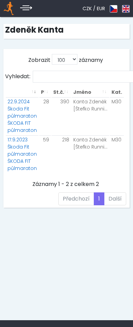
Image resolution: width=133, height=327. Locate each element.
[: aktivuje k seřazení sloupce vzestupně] (22, 92)
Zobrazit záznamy (65, 60)
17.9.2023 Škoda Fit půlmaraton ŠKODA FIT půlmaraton (22, 154)
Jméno (82, 92)
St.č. (58, 92)
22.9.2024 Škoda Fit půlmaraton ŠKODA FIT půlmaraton (22, 116)
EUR (101, 8)
